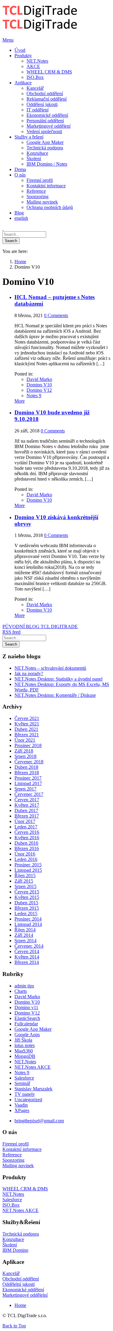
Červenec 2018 (28, 761)
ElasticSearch (27, 1018)
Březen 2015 (26, 908)
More (19, 401)
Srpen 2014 (25, 940)
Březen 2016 (26, 848)
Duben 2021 (26, 729)
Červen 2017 (26, 799)
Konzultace (13, 1239)
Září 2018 (23, 750)
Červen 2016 (26, 832)
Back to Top (14, 1325)
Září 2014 (23, 935)
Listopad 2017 (28, 783)
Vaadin (21, 1105)
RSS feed (11, 631)
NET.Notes (25, 1061)
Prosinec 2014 (28, 918)
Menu (8, 39)
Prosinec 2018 (28, 745)
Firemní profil (15, 1143)
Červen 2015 (26, 891)
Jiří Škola (23, 1040)
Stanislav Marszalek (33, 1088)
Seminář (22, 1083)
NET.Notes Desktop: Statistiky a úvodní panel (58, 678)
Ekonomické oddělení (23, 1289)
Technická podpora (20, 1233)
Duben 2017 (26, 810)
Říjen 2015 (25, 875)
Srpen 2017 (25, 788)
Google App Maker (33, 1029)
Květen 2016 (26, 837)
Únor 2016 (24, 853)
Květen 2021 (26, 723)
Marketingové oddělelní (25, 1295)
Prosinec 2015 (28, 864)
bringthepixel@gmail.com (39, 1120)
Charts (20, 991)
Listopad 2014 (28, 924)
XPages (21, 1110)
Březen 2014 (26, 962)
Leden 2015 (25, 913)
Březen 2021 (26, 734)
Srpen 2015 (25, 886)
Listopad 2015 (28, 870)
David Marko (39, 379)
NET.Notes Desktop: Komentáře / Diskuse (55, 695)
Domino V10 (39, 384)
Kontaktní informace (22, 1149)
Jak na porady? (28, 673)
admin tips (24, 985)
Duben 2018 (26, 767)
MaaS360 (23, 1050)
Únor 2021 (24, 740)
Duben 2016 (26, 843)
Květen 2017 (26, 805)
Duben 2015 (26, 902)
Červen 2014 (26, 951)
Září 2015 (23, 881)
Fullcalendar (26, 1023)
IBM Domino (15, 1250)
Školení (9, 1244)
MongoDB (24, 1056)
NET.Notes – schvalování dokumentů (50, 668)
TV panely (24, 1094)
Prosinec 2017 (28, 778)
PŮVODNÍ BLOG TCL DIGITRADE (40, 626)
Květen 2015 (26, 897)
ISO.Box (11, 1205)
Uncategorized (28, 1099)
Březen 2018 (26, 772)
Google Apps (27, 1034)
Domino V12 (39, 390)
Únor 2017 (24, 821)
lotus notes (24, 1045)
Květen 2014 (26, 956)
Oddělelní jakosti (18, 1284)
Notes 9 (34, 395)
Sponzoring (13, 1160)
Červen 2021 (26, 718)
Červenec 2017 (28, 794)
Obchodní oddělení (20, 1278)
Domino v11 (26, 1007)
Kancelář (11, 1273)
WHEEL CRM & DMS (25, 1188)
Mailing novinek (18, 1165)
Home (20, 1305)
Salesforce (24, 1077)
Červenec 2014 (28, 946)
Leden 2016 (25, 859)
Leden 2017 (25, 826)
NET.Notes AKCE (32, 1067)
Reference (12, 1154)
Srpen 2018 (25, 756)
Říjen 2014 (25, 929)
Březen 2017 (26, 815)
